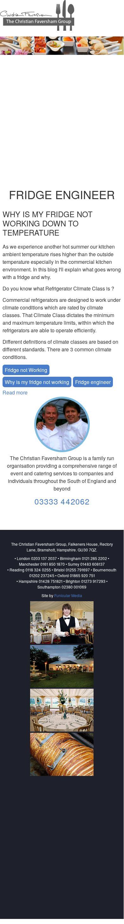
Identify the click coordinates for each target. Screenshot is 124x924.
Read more (15, 392)
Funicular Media (68, 595)
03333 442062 (61, 501)
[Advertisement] (62, 122)
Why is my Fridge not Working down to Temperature (48, 223)
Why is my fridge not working (37, 382)
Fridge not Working (26, 370)
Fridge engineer (93, 382)
